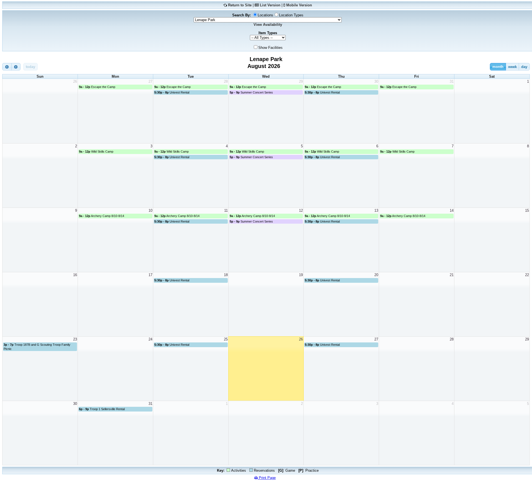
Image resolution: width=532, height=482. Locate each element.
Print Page (267, 478)
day (524, 67)
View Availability (268, 24)
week (512, 67)
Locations (265, 15)
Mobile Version (299, 5)
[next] (16, 66)
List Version (270, 5)
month (497, 67)
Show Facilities (270, 48)
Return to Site (240, 5)
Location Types (291, 15)
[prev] (7, 66)
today (30, 67)
